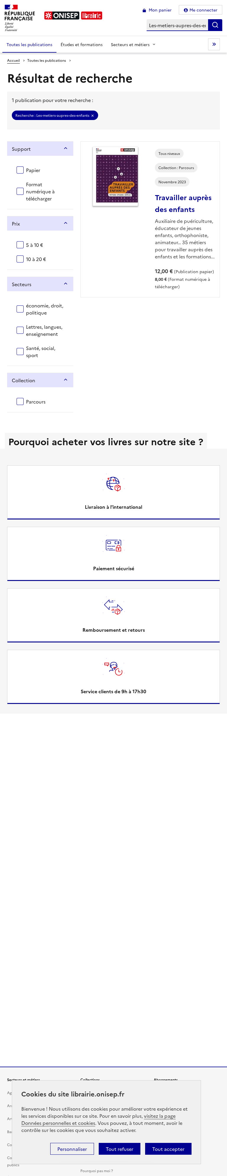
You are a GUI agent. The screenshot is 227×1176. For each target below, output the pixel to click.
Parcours (36, 401)
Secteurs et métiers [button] (130, 44)
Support (21, 148)
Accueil (13, 60)
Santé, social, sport (40, 351)
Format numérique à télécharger (40, 191)
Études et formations (82, 44)
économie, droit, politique (44, 309)
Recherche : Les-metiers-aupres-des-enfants (52, 115)
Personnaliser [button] (72, 1149)
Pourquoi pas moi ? (96, 1170)
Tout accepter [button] (168, 1149)
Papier (33, 170)
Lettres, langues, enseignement (44, 330)
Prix (16, 223)
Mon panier (159, 10)
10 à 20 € (36, 259)
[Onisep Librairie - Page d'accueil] (73, 16)
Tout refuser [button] (119, 1149)
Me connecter (203, 10)
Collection (23, 380)
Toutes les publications (29, 44)
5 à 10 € (34, 245)
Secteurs (21, 284)
